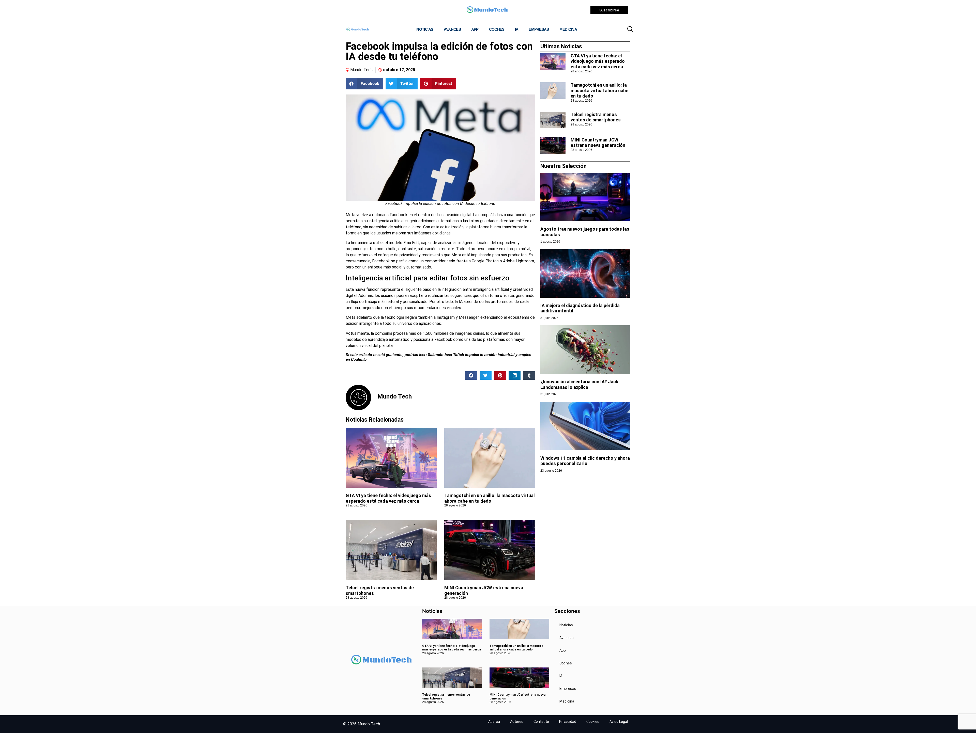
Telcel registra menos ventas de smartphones (596, 117)
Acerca (494, 722)
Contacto (541, 722)
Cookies (592, 722)
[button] (630, 29)
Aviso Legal (618, 722)
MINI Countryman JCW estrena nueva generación (598, 142)
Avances (452, 29)
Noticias (424, 29)
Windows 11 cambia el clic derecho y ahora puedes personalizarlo (585, 460)
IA (516, 29)
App (475, 29)
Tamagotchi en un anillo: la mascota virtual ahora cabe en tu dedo (489, 498)
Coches (497, 29)
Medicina (568, 29)
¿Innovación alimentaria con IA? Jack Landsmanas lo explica (579, 384)
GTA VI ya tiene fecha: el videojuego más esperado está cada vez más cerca (388, 498)
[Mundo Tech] (487, 10)
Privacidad (567, 722)
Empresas (539, 29)
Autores (516, 722)
